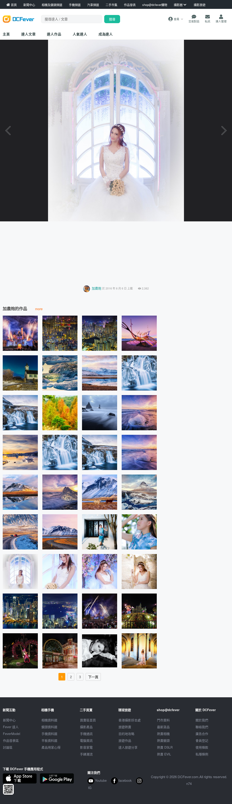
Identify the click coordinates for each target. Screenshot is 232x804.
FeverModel (11, 733)
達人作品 (54, 34)
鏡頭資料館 (49, 727)
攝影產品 (86, 727)
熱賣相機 (163, 733)
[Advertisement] (116, 252)
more (39, 308)
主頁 (6, 34)
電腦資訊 (86, 740)
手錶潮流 (86, 754)
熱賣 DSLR (165, 747)
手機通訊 (86, 733)
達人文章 (28, 34)
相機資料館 (49, 720)
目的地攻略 (126, 733)
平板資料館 (49, 740)
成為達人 (106, 34)
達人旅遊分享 (128, 747)
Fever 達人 (11, 727)
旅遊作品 (124, 740)
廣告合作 (202, 733)
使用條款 (202, 747)
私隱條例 (202, 754)
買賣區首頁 (88, 720)
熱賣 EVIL (164, 754)
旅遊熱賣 (124, 727)
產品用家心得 (50, 747)
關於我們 (202, 720)
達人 (80, 34)
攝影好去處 (129, 720)
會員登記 (202, 740)
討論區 (7, 747)
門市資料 (163, 720)
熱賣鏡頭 (163, 740)
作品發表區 (11, 740)
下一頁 (93, 676)
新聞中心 (9, 720)
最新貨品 (163, 727)
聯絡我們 (202, 727)
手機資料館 (49, 733)
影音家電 (86, 747)
